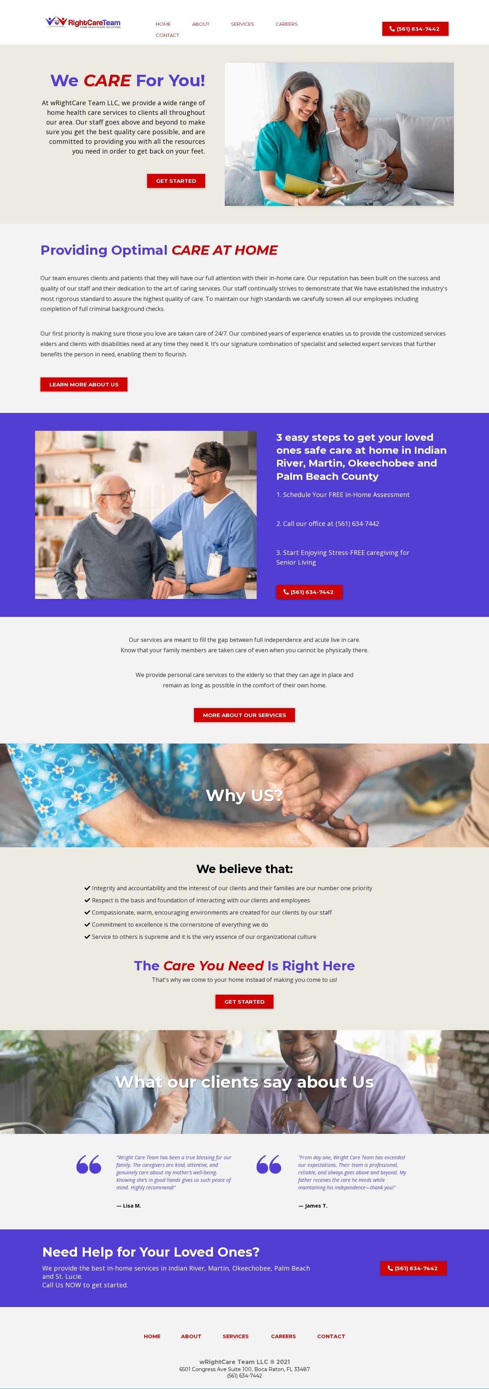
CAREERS (287, 24)
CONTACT (167, 35)
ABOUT (200, 24)
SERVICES (242, 24)
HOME (163, 24)
